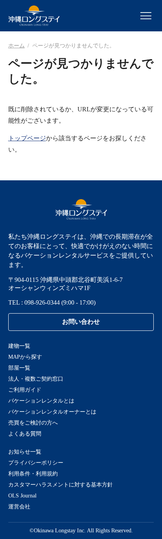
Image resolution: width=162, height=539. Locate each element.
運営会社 (19, 507)
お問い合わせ (81, 321)
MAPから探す (25, 357)
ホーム (16, 46)
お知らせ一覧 (24, 452)
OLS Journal (22, 496)
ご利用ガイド (24, 390)
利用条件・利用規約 (33, 474)
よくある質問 (24, 434)
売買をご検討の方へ (33, 423)
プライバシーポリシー (35, 463)
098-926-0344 (42, 302)
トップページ (27, 138)
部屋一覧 (19, 368)
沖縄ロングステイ (34, 15)
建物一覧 (19, 346)
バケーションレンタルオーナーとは (52, 412)
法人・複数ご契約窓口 (35, 379)
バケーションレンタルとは (41, 401)
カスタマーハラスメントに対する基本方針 (60, 485)
